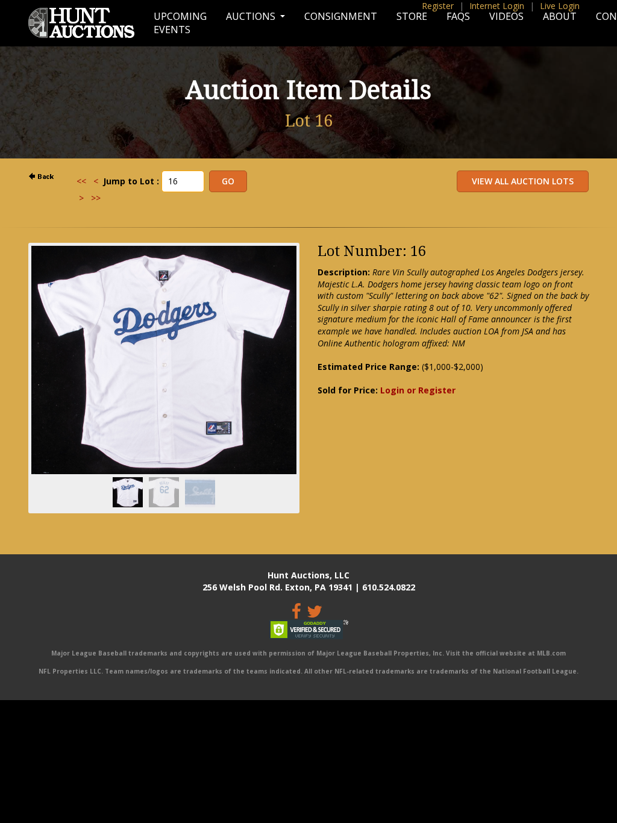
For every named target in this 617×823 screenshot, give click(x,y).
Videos (506, 16)
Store (411, 16)
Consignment (340, 16)
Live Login (560, 5)
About (560, 16)
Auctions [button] (252, 16)
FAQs (458, 16)
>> (96, 198)
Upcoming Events (180, 23)
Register (438, 5)
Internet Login (496, 5)
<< (81, 181)
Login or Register (418, 390)
